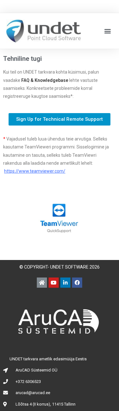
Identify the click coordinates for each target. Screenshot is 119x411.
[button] (107, 31)
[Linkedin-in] (65, 283)
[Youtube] (54, 283)
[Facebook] (77, 283)
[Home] (42, 283)
